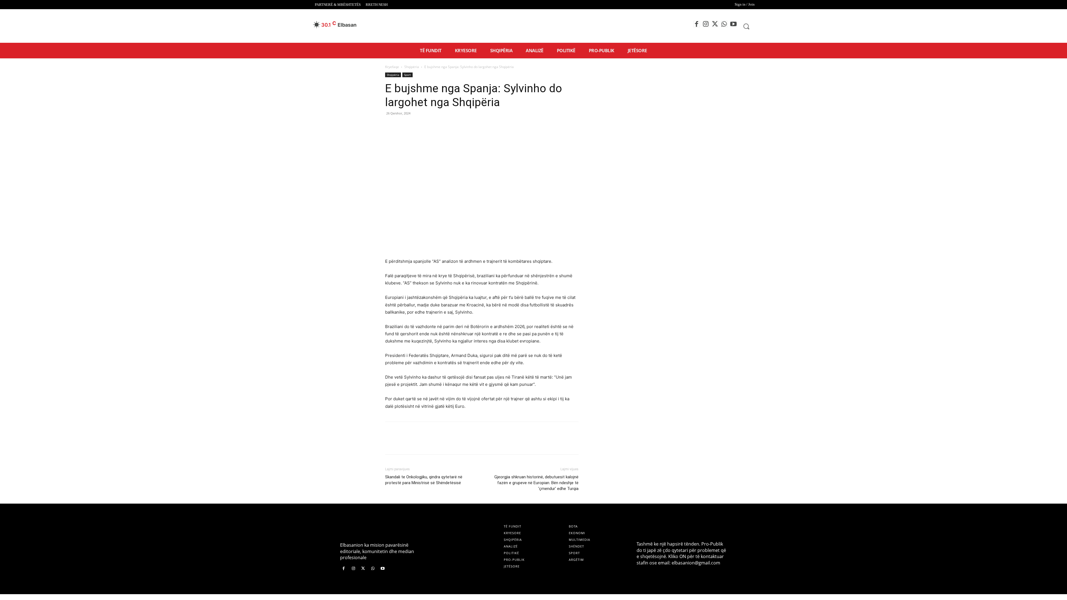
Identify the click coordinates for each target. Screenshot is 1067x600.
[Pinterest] (416, 125)
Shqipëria (411, 66)
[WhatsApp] (724, 24)
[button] (746, 26)
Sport (407, 75)
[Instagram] (706, 24)
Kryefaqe (392, 66)
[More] (442, 125)
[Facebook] (697, 24)
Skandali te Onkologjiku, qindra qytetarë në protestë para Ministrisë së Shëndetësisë (423, 479)
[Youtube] (733, 24)
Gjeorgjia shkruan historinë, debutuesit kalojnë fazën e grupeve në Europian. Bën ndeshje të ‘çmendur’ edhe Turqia (536, 482)
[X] (715, 24)
